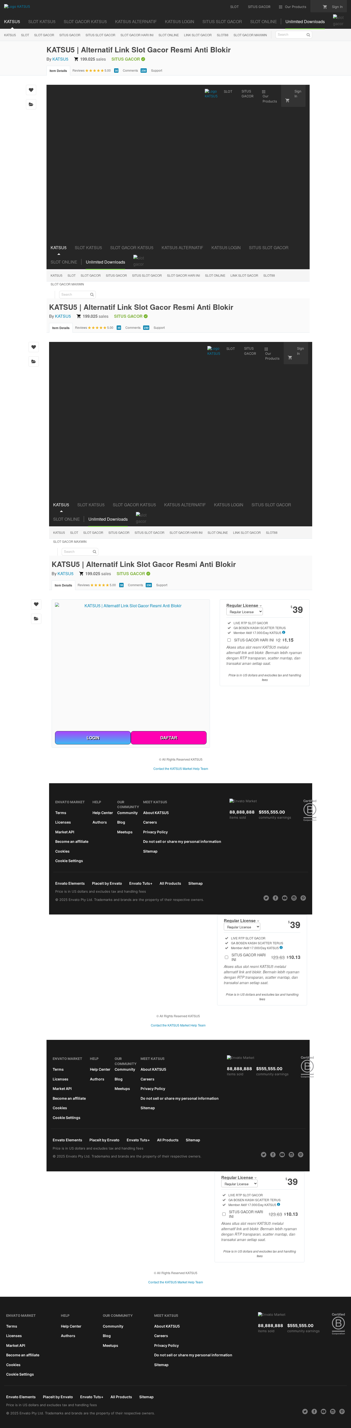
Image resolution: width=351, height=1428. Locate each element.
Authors (100, 822)
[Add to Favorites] (31, 90)
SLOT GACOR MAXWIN (250, 35)
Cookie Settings (69, 860)
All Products (170, 883)
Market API (64, 832)
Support (156, 70)
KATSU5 (10, 35)
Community (127, 812)
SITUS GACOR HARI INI (263, 640)
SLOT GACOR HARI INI (137, 35)
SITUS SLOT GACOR (100, 35)
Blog (121, 822)
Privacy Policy (155, 832)
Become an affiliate (71, 841)
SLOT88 (222, 35)
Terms (60, 812)
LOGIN (93, 738)
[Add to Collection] (31, 104)
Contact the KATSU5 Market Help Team (180, 768)
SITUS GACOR (69, 35)
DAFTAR (168, 738)
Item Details (58, 70)
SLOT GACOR (44, 35)
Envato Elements (70, 883)
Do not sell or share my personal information (182, 841)
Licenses (63, 822)
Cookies (62, 851)
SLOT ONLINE (169, 35)
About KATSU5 (156, 812)
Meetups (125, 832)
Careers (150, 822)
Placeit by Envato (107, 883)
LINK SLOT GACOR (198, 35)
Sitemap (150, 851)
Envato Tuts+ (140, 883)
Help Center (103, 812)
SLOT (25, 35)
